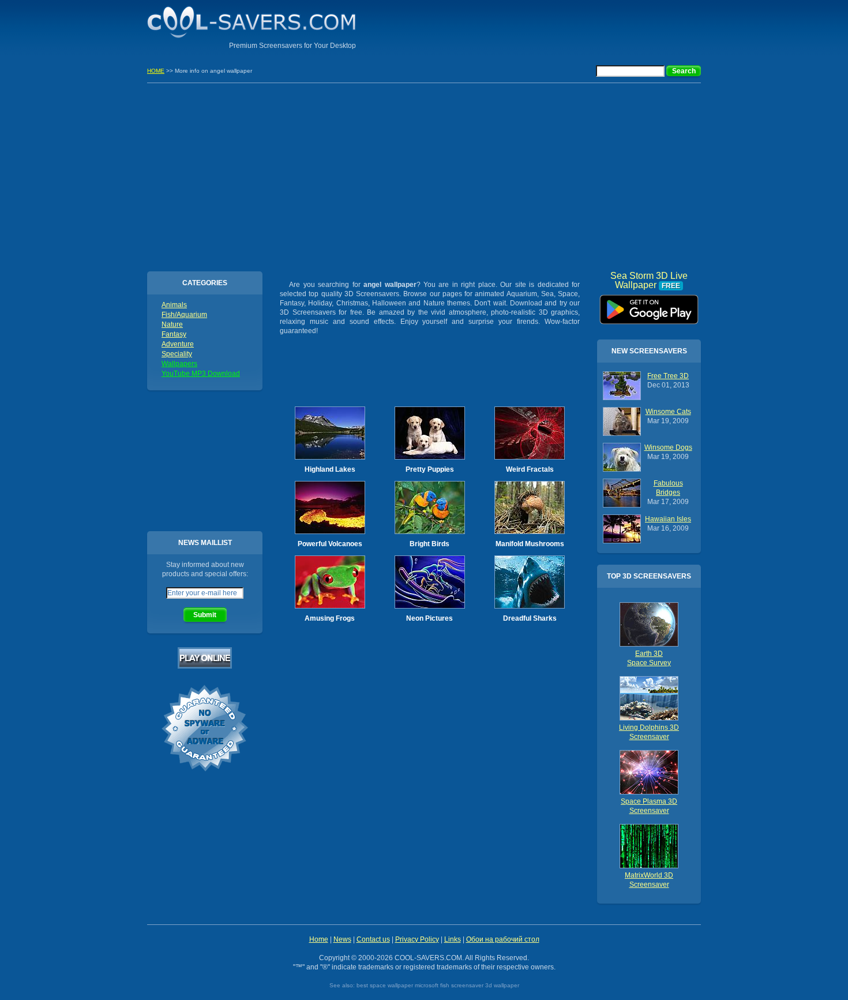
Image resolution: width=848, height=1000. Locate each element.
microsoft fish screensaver (449, 985)
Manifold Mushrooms (530, 544)
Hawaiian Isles (668, 519)
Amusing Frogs (330, 618)
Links (452, 939)
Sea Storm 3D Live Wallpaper (649, 305)
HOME (155, 71)
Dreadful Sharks (530, 618)
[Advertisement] (566, 26)
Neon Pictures (429, 618)
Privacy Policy (417, 939)
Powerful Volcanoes (330, 544)
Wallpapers (179, 364)
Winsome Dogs (668, 447)
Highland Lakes (330, 469)
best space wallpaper (385, 985)
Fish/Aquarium (184, 315)
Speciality (177, 354)
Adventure (178, 344)
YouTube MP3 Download (201, 374)
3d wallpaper (502, 985)
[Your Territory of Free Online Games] (205, 666)
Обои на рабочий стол (502, 939)
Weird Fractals (530, 469)
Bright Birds (429, 544)
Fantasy (174, 334)
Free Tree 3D (668, 376)
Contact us (373, 939)
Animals (174, 305)
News (342, 939)
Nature (172, 324)
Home (318, 939)
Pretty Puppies (430, 469)
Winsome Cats (668, 412)
